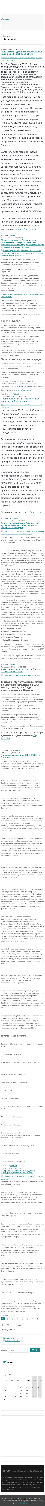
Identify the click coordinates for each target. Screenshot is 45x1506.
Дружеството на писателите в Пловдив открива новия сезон (21, 670)
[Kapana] (5, 19)
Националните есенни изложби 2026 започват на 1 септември (20, 399)
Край (19, 1325)
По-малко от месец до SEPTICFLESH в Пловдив (20, 756)
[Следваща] (13, 1324)
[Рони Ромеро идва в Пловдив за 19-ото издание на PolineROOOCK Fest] (22, 60)
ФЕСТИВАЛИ (14, 394)
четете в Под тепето (23, 390)
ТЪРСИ (35, 1350)
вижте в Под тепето (25, 229)
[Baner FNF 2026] (9, 1338)
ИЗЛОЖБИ (14, 518)
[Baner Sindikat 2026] (11, 1341)
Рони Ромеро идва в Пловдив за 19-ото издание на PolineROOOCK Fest (21, 52)
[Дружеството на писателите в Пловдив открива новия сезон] (22, 678)
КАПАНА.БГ (5, 1350)
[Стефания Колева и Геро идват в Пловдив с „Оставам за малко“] (22, 1179)
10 (8, 1325)
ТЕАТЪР (13, 1315)
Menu (2, 33)
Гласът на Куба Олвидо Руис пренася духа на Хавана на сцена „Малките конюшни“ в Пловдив (20, 525)
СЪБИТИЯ (13, 1166)
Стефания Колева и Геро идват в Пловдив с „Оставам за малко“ (18, 1171)
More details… (22, 1503)
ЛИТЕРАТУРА (15, 750)
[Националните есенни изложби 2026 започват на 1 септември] (22, 407)
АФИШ (12, 235)
